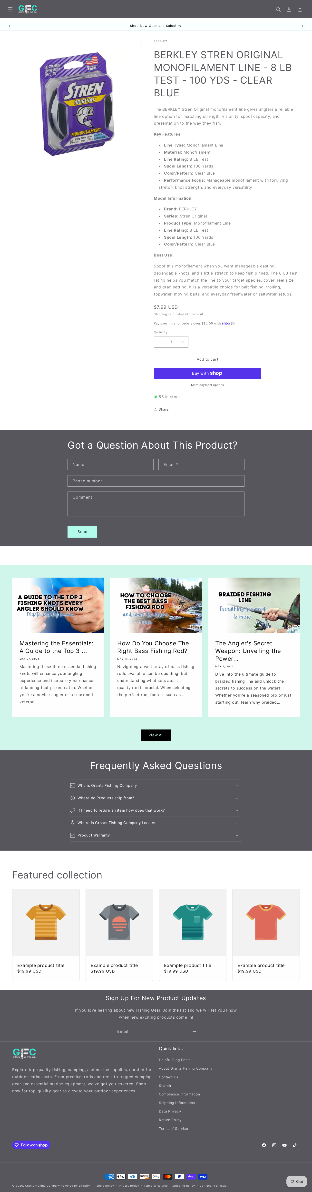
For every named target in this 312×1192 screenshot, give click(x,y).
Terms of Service (173, 1128)
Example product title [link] (41, 965)
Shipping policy (183, 1185)
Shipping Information (177, 1103)
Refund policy (104, 1185)
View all (156, 735)
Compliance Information (179, 1094)
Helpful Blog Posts (175, 1060)
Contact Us (168, 1077)
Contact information (214, 1185)
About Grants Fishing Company (186, 1068)
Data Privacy (170, 1111)
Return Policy (170, 1120)
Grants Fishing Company (42, 1185)
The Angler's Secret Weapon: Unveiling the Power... (248, 651)
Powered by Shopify (75, 1185)
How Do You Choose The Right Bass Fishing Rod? (153, 647)
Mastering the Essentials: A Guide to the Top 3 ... (57, 647)
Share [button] (164, 409)
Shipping (160, 314)
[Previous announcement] (9, 25)
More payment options (207, 385)
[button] (10, 9)
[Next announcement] (302, 25)
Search (165, 1086)
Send (83, 531)
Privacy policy (129, 1185)
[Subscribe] (194, 1031)
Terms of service (155, 1185)
